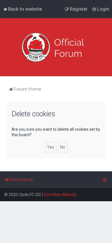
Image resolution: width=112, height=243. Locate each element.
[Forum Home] (56, 47)
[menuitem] (22, 9)
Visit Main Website (60, 194)
